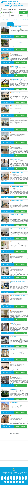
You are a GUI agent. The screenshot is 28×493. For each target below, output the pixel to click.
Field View (13, 146)
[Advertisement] (14, 450)
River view (13, 323)
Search (23, 12)
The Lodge (13, 336)
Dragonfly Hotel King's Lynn (16, 79)
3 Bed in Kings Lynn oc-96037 (17, 186)
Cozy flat (13, 310)
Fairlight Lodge (14, 389)
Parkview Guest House (15, 159)
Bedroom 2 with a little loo (16, 254)
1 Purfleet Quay (14, 402)
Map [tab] (10, 24)
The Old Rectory (14, 349)
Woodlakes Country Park (16, 92)
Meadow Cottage (14, 66)
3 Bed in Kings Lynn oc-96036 (17, 200)
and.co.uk (11, 1)
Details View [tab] (3, 24)
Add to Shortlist (7, 36)
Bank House (13, 376)
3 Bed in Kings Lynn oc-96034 (17, 214)
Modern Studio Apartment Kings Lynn (18, 228)
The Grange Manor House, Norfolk (17, 105)
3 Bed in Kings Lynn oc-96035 (17, 172)
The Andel (13, 39)
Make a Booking (20, 36)
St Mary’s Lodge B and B (16, 26)
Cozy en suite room (15, 241)
